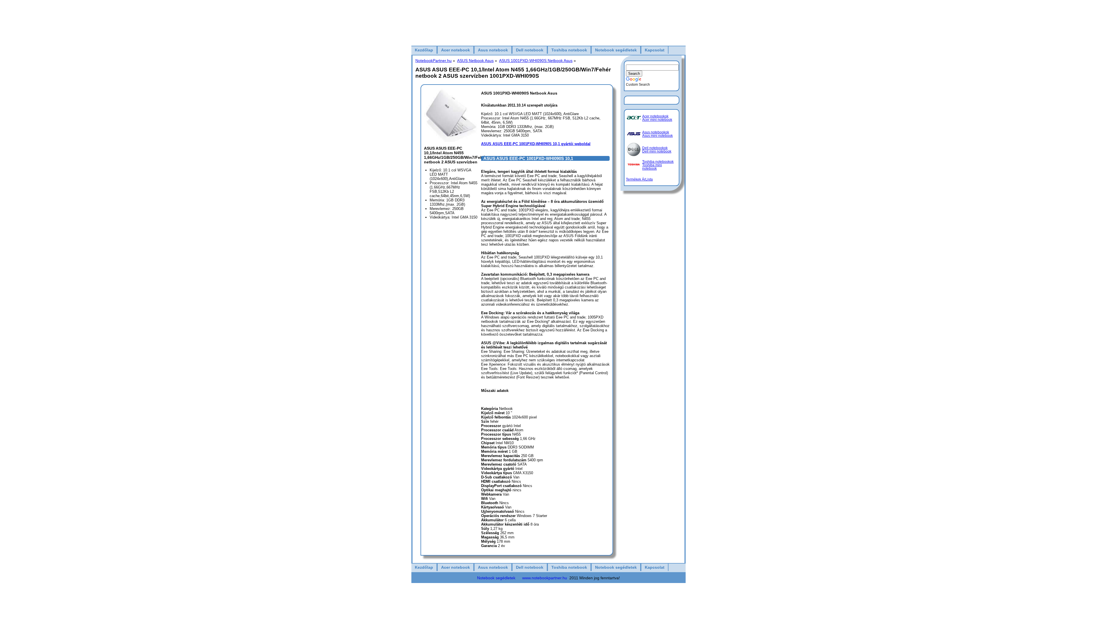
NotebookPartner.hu (433, 60)
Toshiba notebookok (658, 161)
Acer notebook (455, 50)
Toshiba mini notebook (652, 166)
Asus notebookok (655, 132)
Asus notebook (493, 50)
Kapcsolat (654, 50)
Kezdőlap (424, 50)
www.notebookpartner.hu (544, 578)
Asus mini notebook (657, 135)
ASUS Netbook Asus (475, 60)
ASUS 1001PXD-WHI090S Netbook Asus (535, 60)
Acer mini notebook (657, 119)
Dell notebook (529, 50)
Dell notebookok (655, 148)
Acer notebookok (655, 116)
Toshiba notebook (569, 50)
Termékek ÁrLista (639, 179)
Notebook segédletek (616, 50)
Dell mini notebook (656, 151)
